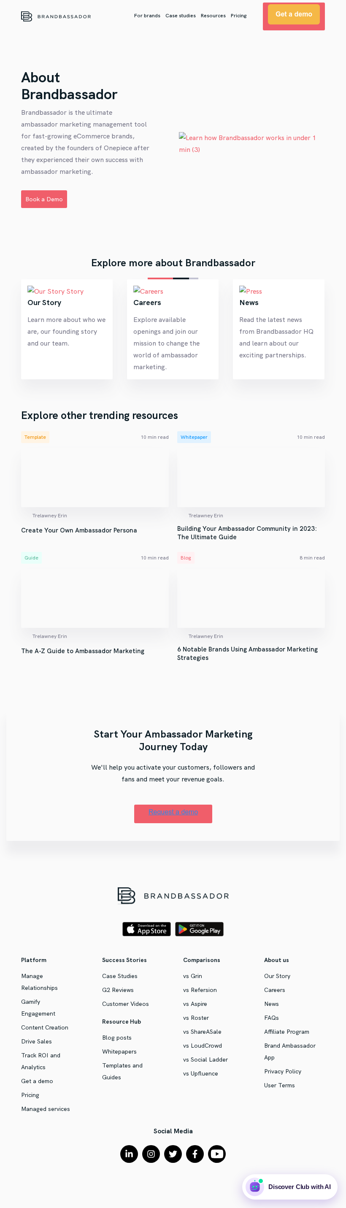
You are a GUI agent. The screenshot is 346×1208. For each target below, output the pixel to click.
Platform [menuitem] (33, 960)
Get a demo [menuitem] (37, 1081)
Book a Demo (44, 199)
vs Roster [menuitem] (196, 1018)
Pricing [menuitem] (238, 15)
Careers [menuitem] (274, 990)
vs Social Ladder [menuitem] (205, 1059)
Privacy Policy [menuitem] (282, 1071)
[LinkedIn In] (129, 1154)
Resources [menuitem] (213, 15)
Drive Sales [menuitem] (36, 1041)
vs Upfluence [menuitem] (200, 1073)
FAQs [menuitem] (271, 1018)
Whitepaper (194, 437)
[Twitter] (173, 1154)
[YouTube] (217, 1154)
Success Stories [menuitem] (124, 960)
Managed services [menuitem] (45, 1109)
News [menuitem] (271, 1004)
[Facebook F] (195, 1154)
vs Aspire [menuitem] (195, 1004)
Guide (31, 557)
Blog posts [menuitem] (117, 1037)
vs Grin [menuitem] (192, 976)
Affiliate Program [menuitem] (286, 1031)
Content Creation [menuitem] (44, 1027)
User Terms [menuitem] (279, 1085)
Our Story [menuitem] (277, 976)
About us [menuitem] (276, 960)
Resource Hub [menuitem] (121, 1021)
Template (35, 437)
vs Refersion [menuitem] (200, 990)
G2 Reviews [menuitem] (118, 990)
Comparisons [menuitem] (201, 960)
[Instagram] (151, 1154)
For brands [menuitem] (147, 15)
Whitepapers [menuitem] (119, 1051)
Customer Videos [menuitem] (125, 1004)
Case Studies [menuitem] (120, 976)
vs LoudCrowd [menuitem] (202, 1045)
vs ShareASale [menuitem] (202, 1031)
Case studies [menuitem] (180, 15)
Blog (186, 557)
